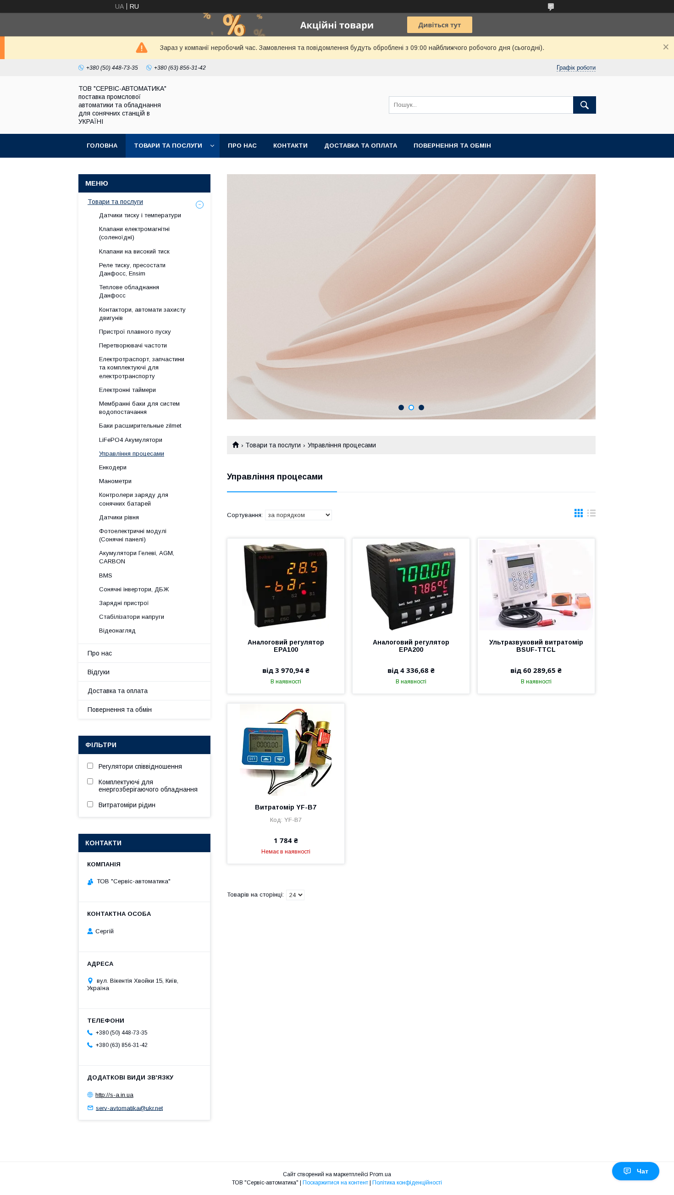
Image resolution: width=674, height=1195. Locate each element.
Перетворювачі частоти (133, 345)
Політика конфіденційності (407, 1182)
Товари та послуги (168, 145)
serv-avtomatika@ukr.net (129, 1107)
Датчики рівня (119, 517)
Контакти (290, 145)
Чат (642, 1171)
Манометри (115, 481)
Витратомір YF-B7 (285, 807)
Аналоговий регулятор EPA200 (411, 646)
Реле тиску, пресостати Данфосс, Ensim (132, 269)
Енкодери (113, 467)
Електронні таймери (127, 389)
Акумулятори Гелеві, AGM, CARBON (136, 557)
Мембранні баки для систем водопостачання (139, 407)
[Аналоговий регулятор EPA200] (411, 584)
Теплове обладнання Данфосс (129, 291)
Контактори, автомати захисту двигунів (142, 313)
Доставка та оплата (360, 145)
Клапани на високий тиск (134, 251)
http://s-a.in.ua (114, 1094)
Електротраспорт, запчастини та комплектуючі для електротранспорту (141, 367)
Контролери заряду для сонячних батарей (133, 499)
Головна (102, 145)
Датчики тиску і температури (140, 215)
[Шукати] (584, 105)
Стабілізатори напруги (131, 616)
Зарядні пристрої (124, 603)
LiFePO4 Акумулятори (130, 439)
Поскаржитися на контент (335, 1182)
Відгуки (99, 672)
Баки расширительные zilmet (140, 425)
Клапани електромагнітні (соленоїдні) (134, 233)
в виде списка (591, 515)
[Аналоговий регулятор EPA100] (285, 584)
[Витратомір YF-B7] (285, 749)
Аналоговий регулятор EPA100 (286, 646)
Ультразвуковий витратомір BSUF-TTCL (536, 646)
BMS (105, 575)
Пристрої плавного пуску (135, 331)
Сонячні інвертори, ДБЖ (134, 589)
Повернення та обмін (452, 145)
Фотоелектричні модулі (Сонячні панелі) (132, 535)
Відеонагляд (117, 630)
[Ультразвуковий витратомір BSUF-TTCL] (536, 584)
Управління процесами (131, 453)
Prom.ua (380, 1174)
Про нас (242, 145)
